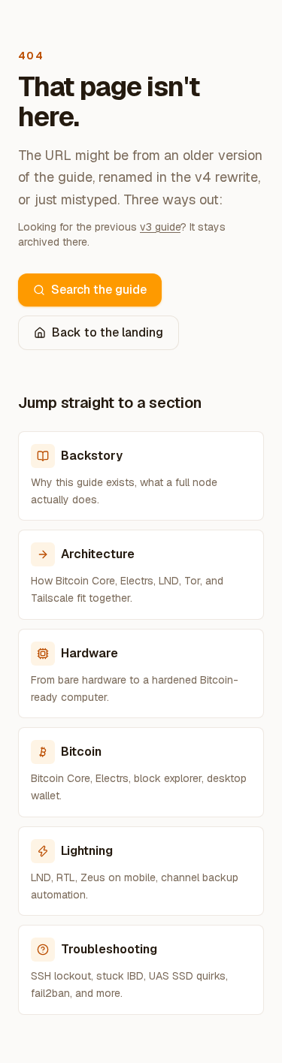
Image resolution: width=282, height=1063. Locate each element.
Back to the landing (107, 332)
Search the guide (99, 289)
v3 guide (160, 227)
